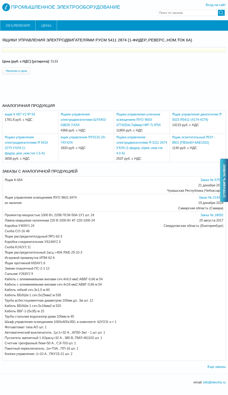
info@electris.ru (214, 382)
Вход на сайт (216, 5)
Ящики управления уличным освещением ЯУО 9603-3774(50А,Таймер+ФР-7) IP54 (138, 119)
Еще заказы (217, 367)
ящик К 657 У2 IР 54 (20, 114)
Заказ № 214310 (211, 197)
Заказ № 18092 (211, 215)
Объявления (18, 25)
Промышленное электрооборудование (65, 7)
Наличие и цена (16, 71)
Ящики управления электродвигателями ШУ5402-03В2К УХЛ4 (84, 119)
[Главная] (6, 7)
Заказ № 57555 (211, 180)
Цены (46, 25)
